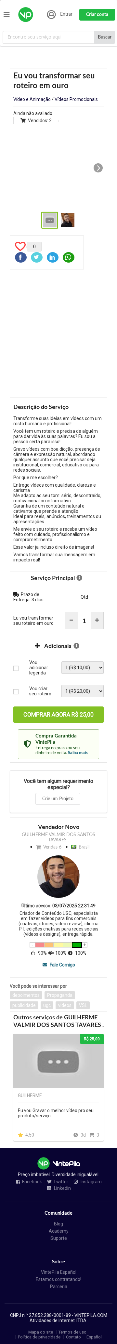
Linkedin (62, 1188)
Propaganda (59, 995)
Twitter (60, 1181)
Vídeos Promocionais (76, 99)
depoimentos (26, 995)
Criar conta (97, 14)
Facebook (32, 1181)
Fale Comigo (62, 964)
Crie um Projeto (57, 799)
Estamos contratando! (58, 1279)
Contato (73, 1337)
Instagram (91, 1181)
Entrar (66, 14)
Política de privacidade (39, 1337)
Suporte (58, 1238)
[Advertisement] (58, 335)
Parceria (58, 1286)
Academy (59, 1231)
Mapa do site (40, 1332)
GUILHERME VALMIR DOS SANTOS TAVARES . (58, 837)
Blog (58, 1223)
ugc (47, 1005)
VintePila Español (58, 1272)
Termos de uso (72, 1332)
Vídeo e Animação (32, 99)
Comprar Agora (58, 714)
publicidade (24, 1005)
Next (98, 167)
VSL (83, 1005)
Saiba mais (78, 753)
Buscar (104, 37)
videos (65, 1005)
